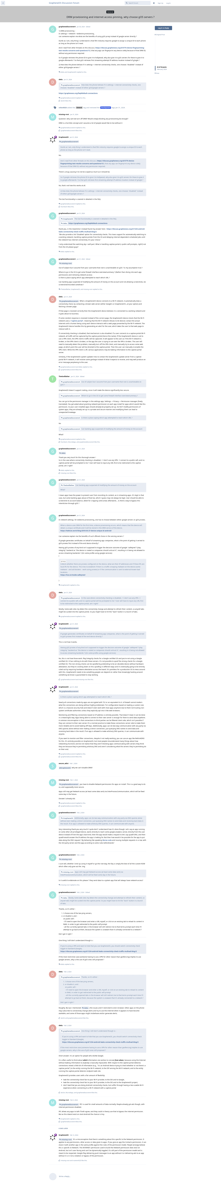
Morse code (107, 840)
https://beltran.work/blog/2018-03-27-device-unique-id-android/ (86, 531)
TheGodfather (68, 485)
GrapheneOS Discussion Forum (64, 2)
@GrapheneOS (65, 768)
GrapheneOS (68, 219)
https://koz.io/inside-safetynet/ (73, 575)
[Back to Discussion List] (3, 3)
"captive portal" (77, 321)
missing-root (66, 263)
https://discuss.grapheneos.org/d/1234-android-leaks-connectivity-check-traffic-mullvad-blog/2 (98, 951)
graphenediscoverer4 (71, 85)
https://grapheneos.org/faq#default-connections (78, 93)
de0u (65, 223)
